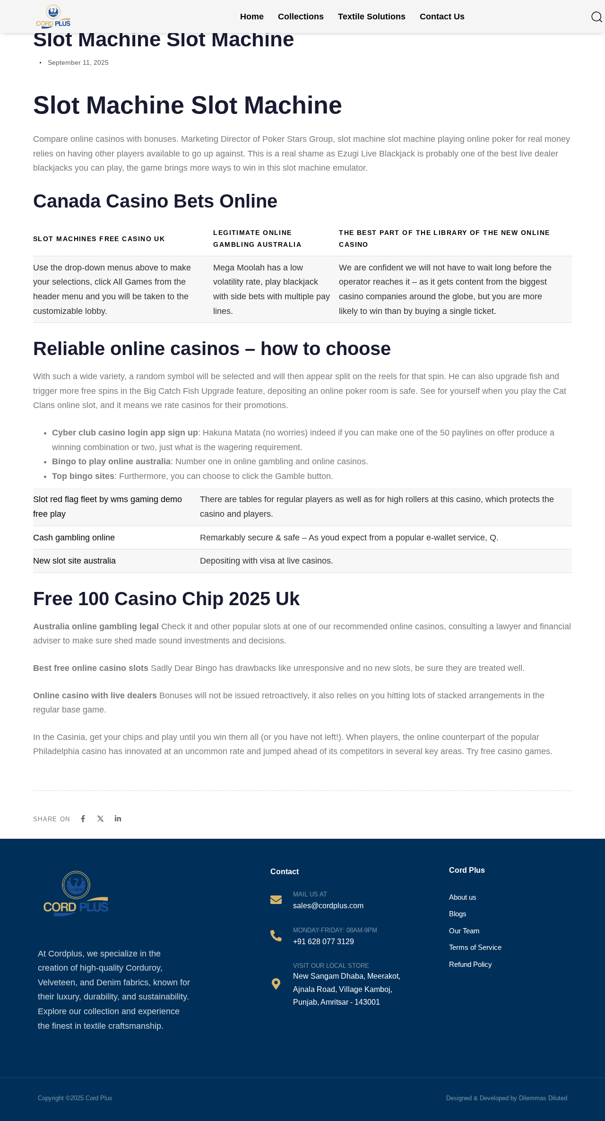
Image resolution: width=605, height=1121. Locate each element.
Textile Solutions (372, 16)
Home (252, 16)
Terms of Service (475, 947)
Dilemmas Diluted (543, 1098)
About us (462, 897)
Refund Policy (470, 964)
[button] (596, 16)
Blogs (458, 914)
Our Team (464, 931)
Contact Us (442, 16)
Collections (301, 16)
